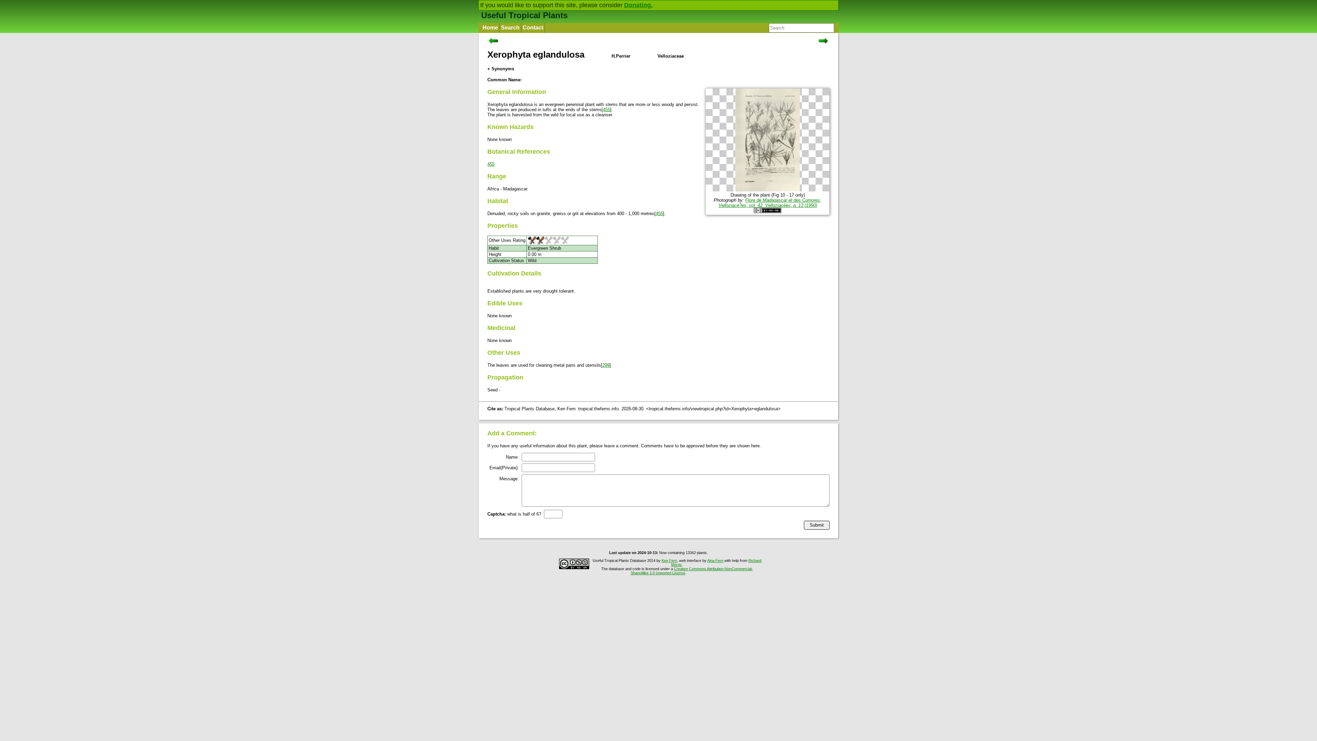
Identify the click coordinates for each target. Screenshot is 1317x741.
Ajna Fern (715, 560)
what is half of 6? (514, 514)
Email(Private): (504, 467)
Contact (533, 28)
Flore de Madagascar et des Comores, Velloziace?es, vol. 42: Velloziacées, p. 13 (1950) (770, 203)
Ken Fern (669, 560)
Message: (509, 478)
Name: (512, 457)
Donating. (638, 5)
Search (510, 28)
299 (605, 365)
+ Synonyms (500, 68)
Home (490, 28)
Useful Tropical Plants (524, 15)
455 (606, 109)
